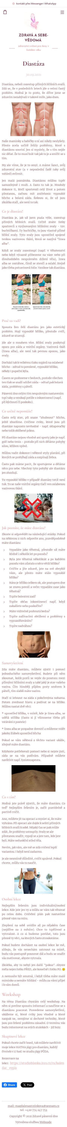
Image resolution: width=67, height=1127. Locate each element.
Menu (62, 12)
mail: (11, 1106)
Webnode (46, 1122)
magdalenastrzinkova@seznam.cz (37, 1106)
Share (11, 1084)
